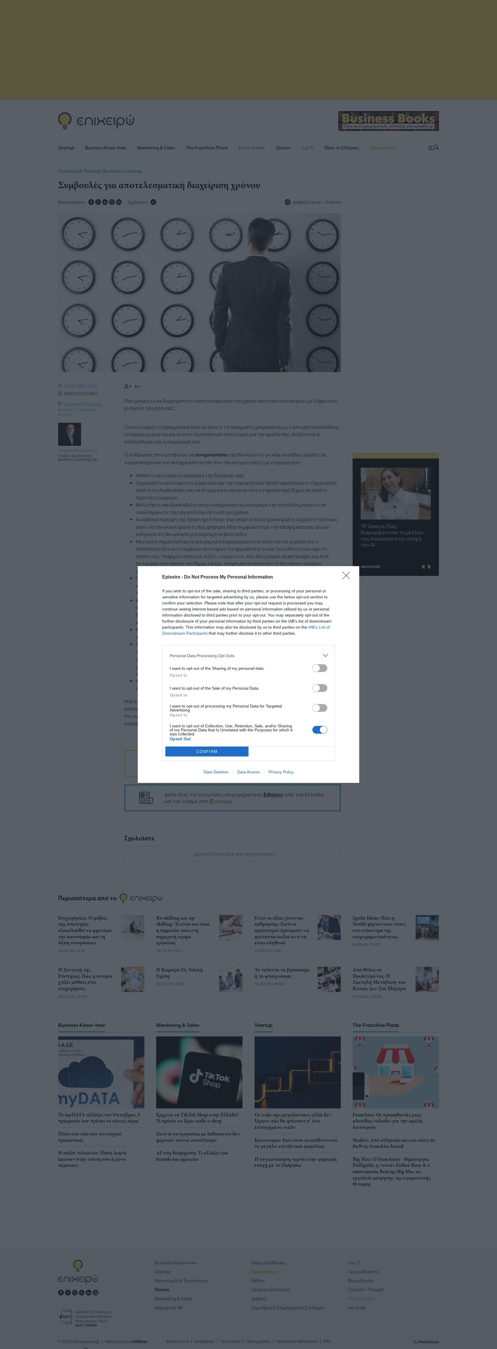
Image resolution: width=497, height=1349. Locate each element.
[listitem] (248, 655)
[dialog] (248, 674)
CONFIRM (207, 751)
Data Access (248, 772)
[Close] (348, 577)
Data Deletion (216, 772)
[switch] (319, 668)
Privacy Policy (281, 772)
